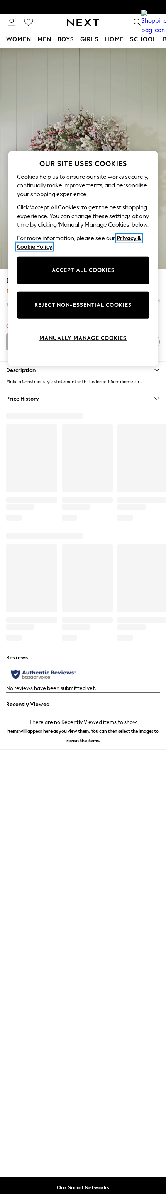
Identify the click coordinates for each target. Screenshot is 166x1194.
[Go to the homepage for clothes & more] (83, 22)
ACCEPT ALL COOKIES (83, 270)
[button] (83, 370)
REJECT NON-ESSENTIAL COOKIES (83, 305)
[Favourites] (28, 22)
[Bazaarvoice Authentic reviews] (43, 674)
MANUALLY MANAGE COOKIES (83, 338)
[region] (83, 258)
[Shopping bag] (154, 22)
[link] (11, 22)
